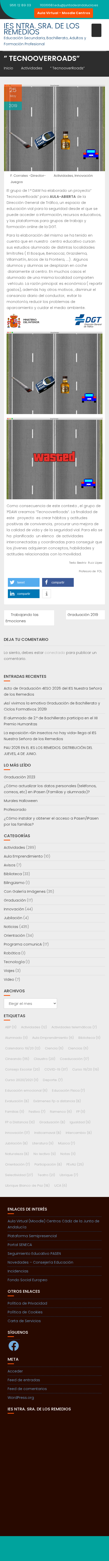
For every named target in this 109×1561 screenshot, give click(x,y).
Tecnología (14, 961)
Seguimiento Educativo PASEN (34, 1253)
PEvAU (75, 1164)
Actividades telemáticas (74, 1027)
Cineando (17, 1058)
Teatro (46, 1175)
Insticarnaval (47, 1132)
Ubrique (69, 1175)
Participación (48, 1164)
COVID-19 (56, 1069)
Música (66, 1143)
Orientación (14, 935)
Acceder (15, 1371)
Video (9, 979)
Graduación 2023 (19, 777)
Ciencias (78, 1048)
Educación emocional (26, 1090)
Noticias (11, 926)
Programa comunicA (23, 944)
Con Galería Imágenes (25, 891)
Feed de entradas (24, 1379)
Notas (68, 1153)
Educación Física (68, 1090)
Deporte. (53, 1080)
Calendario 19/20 (22, 1048)
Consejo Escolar (22, 1069)
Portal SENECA (20, 1244)
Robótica (12, 953)
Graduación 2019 (82, 614)
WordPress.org (21, 1397)
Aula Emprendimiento (23, 856)
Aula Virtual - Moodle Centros (63, 13)
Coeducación (74, 1058)
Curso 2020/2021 (21, 1080)
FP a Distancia (20, 1122)
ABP (10, 1027)
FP (80, 1111)
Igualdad (80, 1122)
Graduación (15, 900)
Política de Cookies (25, 1312)
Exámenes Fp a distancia (57, 1101)
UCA (60, 1185)
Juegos (17, 182)
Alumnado (16, 1037)
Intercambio (79, 1132)
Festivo (37, 1111)
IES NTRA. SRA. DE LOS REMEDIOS (42, 28)
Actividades (63, 175)
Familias (14, 1111)
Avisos (9, 865)
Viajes (9, 970)
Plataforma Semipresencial (32, 1235)
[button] (24, 582)
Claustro (44, 1058)
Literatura (42, 1143)
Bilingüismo (14, 882)
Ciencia (54, 1048)
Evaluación (17, 1101)
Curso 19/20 (85, 1069)
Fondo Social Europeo (27, 1279)
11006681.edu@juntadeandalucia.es (69, 5)
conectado (55, 652)
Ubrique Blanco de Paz (27, 1185)
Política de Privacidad (27, 1303)
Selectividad (19, 1175)
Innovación (84, 175)
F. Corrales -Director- (28, 175)
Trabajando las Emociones (22, 617)
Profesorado (15, 809)
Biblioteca (13, 873)
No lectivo (44, 1153)
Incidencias (18, 1271)
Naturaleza (17, 1153)
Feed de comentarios (27, 1388)
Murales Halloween (21, 800)
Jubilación (13, 917)
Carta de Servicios (24, 1320)
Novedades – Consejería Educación (40, 1262)
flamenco (61, 1111)
